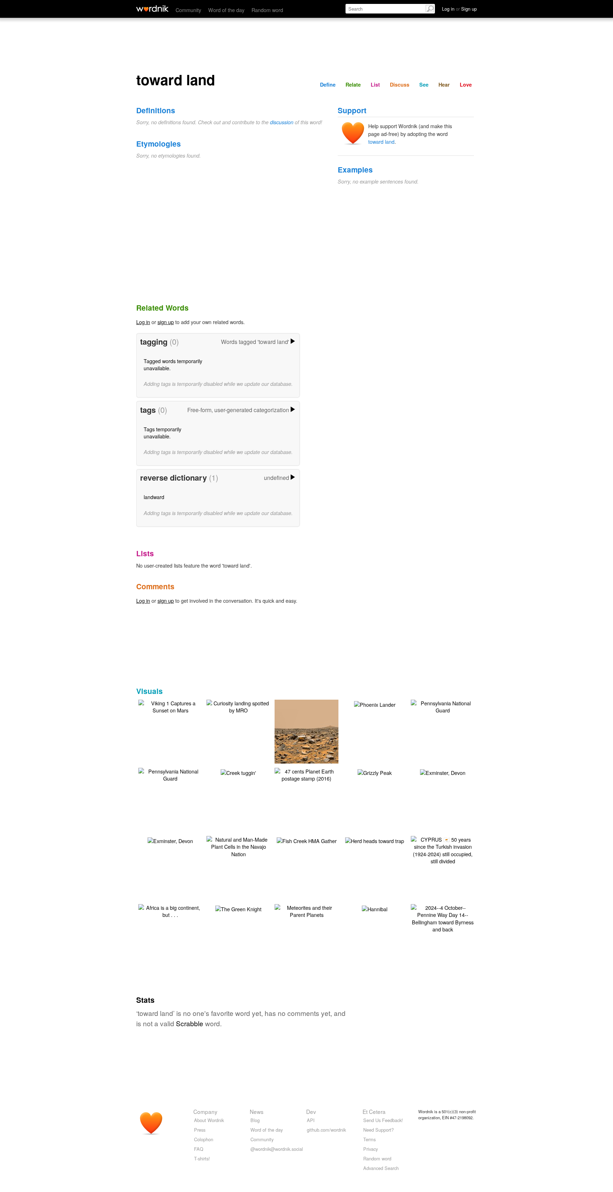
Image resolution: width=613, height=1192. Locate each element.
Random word (267, 9)
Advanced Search (381, 1168)
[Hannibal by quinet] (374, 908)
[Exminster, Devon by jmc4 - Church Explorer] (442, 771)
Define (328, 84)
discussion (281, 122)
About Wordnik (209, 1120)
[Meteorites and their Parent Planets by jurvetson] (306, 910)
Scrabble (189, 1023)
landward (154, 497)
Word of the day (226, 9)
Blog (255, 1120)
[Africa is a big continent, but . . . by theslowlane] (170, 910)
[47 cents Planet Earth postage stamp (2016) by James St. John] (306, 774)
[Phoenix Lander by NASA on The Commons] (375, 703)
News (257, 1111)
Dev (311, 1111)
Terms (369, 1139)
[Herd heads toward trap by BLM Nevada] (374, 839)
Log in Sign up (459, 8)
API (311, 1120)
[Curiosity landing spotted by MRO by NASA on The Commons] (238, 706)
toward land (381, 141)
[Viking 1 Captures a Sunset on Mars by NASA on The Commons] (170, 706)
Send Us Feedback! (383, 1120)
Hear (444, 84)
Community (188, 9)
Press (199, 1129)
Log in (143, 322)
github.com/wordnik (326, 1129)
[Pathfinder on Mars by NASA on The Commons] (308, 741)
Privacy (370, 1148)
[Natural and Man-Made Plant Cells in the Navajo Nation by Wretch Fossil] (238, 845)
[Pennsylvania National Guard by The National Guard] (443, 706)
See (424, 84)
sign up (166, 322)
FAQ (198, 1148)
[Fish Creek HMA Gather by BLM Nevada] (307, 839)
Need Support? (378, 1129)
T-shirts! (202, 1158)
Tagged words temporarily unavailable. (173, 364)
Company (205, 1111)
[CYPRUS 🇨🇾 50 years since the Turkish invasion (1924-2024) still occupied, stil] (443, 849)
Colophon (203, 1139)
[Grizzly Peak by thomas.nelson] (375, 771)
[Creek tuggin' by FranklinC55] (238, 771)
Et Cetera (374, 1111)
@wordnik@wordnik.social (276, 1148)
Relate (353, 84)
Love (466, 84)
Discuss (399, 84)
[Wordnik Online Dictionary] (152, 8)
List (375, 84)
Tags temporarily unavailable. (162, 432)
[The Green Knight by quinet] (238, 908)
